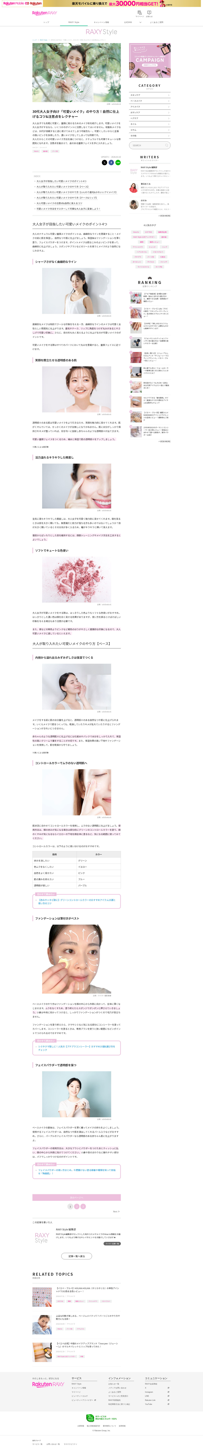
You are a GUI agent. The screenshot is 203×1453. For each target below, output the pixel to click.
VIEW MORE (165, 215)
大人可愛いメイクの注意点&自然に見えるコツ (59, 203)
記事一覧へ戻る (76, 1256)
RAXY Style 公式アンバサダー (67, 1356)
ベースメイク (136, 100)
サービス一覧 (37, 1444)
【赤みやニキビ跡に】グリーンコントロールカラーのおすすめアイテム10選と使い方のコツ (77, 901)
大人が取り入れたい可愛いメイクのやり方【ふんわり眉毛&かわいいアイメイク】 (77, 192)
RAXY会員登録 (151, 1384)
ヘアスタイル (142, 252)
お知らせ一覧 (113, 1384)
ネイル (133, 124)
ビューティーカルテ (80, 1396)
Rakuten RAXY (44, 13)
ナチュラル (80, 1329)
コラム (133, 129)
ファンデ (163, 262)
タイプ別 (158, 267)
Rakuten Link (150, 1400)
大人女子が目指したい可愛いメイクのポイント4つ (61, 181)
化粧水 (162, 257)
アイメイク (43, 147)
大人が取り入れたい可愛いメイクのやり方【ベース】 (63, 186)
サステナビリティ (70, 1444)
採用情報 (122, 1426)
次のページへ (76, 1197)
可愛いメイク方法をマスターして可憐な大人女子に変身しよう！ (69, 208)
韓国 (69, 1301)
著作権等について (109, 1426)
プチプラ (137, 257)
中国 (81, 1356)
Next (116, 1211)
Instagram (149, 1392)
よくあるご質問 (156, 22)
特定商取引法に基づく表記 (119, 1404)
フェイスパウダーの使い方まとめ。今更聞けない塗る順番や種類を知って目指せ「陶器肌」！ (76, 1171)
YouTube (148, 1404)
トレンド (152, 247)
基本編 (45, 151)
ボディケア (135, 112)
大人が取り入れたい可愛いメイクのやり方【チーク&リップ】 (67, 197)
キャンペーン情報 (101, 22)
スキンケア (135, 95)
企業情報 (80, 1426)
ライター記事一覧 (112, 1243)
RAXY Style (73, 22)
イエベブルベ (106, 1301)
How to (36, 151)
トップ (46, 22)
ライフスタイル (143, 267)
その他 (133, 135)
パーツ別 (55, 151)
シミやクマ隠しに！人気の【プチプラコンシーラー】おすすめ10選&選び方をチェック (76, 1048)
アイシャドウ (93, 1301)
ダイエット (137, 262)
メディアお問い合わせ (117, 1388)
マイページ (76, 1392)
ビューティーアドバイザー (82, 1400)
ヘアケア (134, 118)
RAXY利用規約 (114, 1400)
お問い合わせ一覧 (53, 1444)
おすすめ (60, 1301)
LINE (147, 1396)
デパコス (150, 262)
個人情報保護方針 (93, 1426)
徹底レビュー (80, 1301)
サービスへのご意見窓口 (118, 1396)
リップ (164, 247)
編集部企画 (162, 232)
